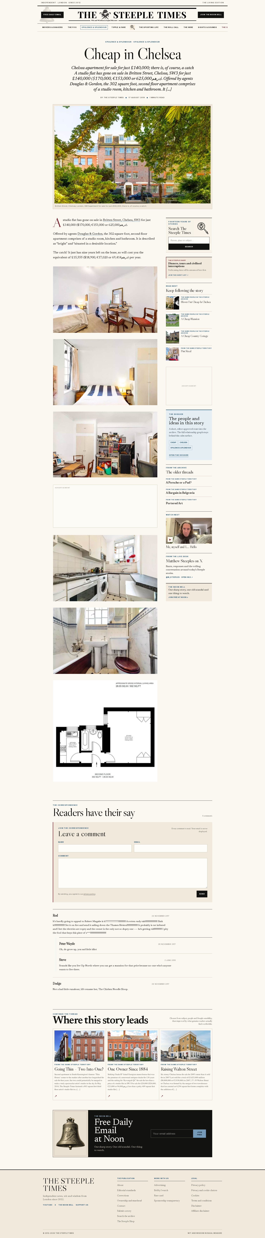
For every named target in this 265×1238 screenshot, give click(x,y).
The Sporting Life (149, 27)
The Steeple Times (114, 97)
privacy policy (89, 894)
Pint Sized (186, 351)
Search (189, 247)
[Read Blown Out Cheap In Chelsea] (172, 303)
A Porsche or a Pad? (179, 482)
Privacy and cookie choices (204, 1190)
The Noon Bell (65, 1205)
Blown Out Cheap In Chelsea (196, 302)
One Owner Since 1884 (128, 1069)
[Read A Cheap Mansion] (172, 320)
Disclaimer (196, 1206)
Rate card (158, 1196)
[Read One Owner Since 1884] (132, 1046)
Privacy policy (198, 1185)
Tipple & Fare (118, 27)
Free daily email (52, 15)
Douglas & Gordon (89, 233)
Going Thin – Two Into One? (79, 1069)
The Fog (72, 27)
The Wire (188, 27)
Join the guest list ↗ (178, 275)
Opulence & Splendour (94, 27)
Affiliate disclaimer (200, 1211)
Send (202, 894)
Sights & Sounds (207, 27)
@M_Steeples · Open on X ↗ (179, 577)
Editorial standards (126, 1190)
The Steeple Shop (125, 1221)
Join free (199, 1133)
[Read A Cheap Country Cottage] (172, 337)
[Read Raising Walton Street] (186, 1046)
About (120, 1185)
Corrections (123, 1196)
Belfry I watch (161, 1190)
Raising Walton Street (179, 1069)
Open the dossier (178, 455)
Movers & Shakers (52, 27)
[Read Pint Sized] (172, 354)
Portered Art (174, 503)
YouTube (47, 1205)
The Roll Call (171, 27)
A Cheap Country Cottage (194, 336)
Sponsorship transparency (167, 1201)
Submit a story (124, 1211)
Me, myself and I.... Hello (181, 547)
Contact (121, 1206)
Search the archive (126, 1216)
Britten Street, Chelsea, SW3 (121, 220)
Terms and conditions (201, 1201)
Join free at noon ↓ (178, 597)
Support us (82, 1205)
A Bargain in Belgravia (180, 493)
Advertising (160, 1185)
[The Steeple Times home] (132, 15)
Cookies (195, 1196)
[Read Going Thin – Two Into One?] (79, 1046)
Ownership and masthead (129, 1201)
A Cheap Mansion (190, 319)
